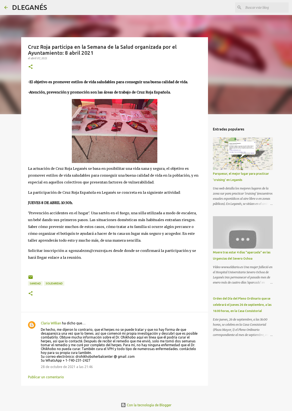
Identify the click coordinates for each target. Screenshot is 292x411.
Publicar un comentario (46, 377)
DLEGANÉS (29, 7)
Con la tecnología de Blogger (148, 405)
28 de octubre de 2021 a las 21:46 (67, 367)
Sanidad (35, 283)
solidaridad (54, 283)
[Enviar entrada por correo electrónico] (30, 278)
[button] (30, 67)
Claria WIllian (51, 323)
